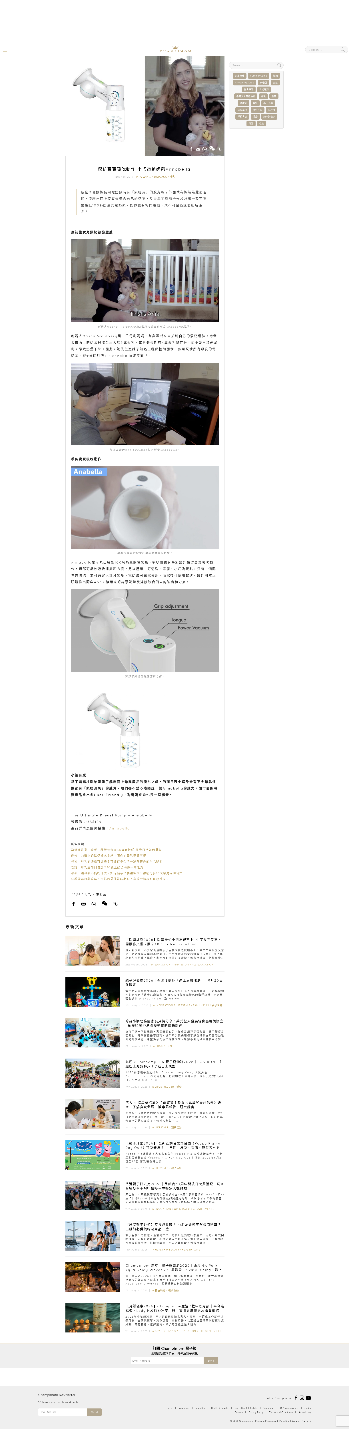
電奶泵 (101, 894)
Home (169, 1408)
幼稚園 (243, 103)
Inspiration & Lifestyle (173, 1005)
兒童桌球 (239, 75)
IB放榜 (271, 110)
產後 (263, 96)
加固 (275, 75)
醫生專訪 (248, 89)
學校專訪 (242, 116)
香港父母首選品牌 (245, 96)
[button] (4, 49)
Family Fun (201, 1005)
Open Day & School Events (194, 1208)
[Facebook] (296, 1397)
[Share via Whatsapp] (204, 148)
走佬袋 (263, 82)
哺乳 (172, 176)
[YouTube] (308, 1397)
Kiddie (307, 1408)
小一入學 (268, 103)
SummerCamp (258, 75)
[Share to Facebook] (191, 148)
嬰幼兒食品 (160, 176)
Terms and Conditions (281, 1412)
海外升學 (257, 110)
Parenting (268, 1408)
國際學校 (242, 110)
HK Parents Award (288, 1408)
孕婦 (255, 103)
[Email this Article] (198, 148)
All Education (203, 964)
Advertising (305, 1412)
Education (163, 964)
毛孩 (261, 123)
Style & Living (165, 1331)
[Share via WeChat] (212, 147)
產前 (274, 96)
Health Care (191, 1249)
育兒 (275, 82)
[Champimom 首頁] (153, 51)
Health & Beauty (167, 1249)
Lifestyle (162, 1086)
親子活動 (217, 1005)
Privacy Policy (256, 1412)
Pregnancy (183, 1408)
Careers (239, 1412)
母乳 (88, 894)
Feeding (145, 176)
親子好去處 (269, 116)
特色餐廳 (160, 1290)
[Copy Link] (219, 148)
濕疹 (255, 116)
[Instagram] (302, 1397)
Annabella (119, 828)
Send (211, 1360)
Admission (181, 964)
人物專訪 (264, 89)
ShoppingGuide (244, 82)
